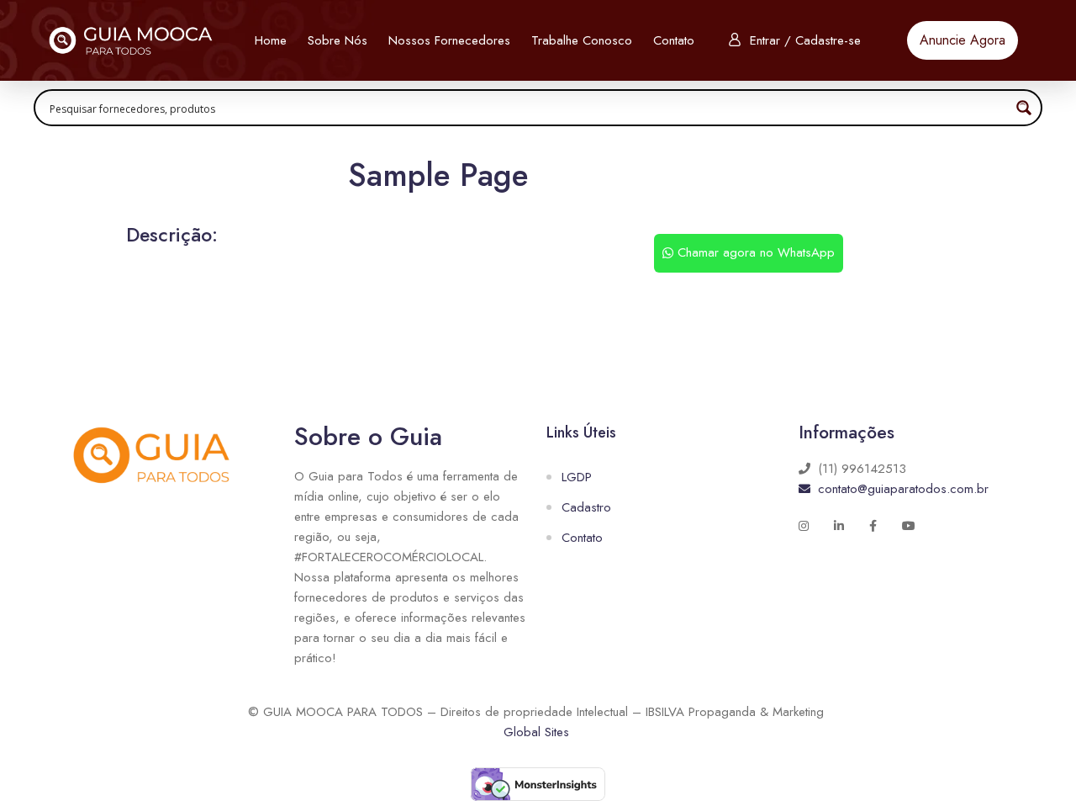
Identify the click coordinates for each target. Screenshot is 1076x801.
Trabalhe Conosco (581, 40)
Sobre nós (337, 40)
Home (271, 40)
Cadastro (586, 507)
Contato (673, 40)
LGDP (577, 477)
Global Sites (536, 732)
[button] (962, 40)
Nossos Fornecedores (449, 40)
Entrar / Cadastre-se (805, 40)
